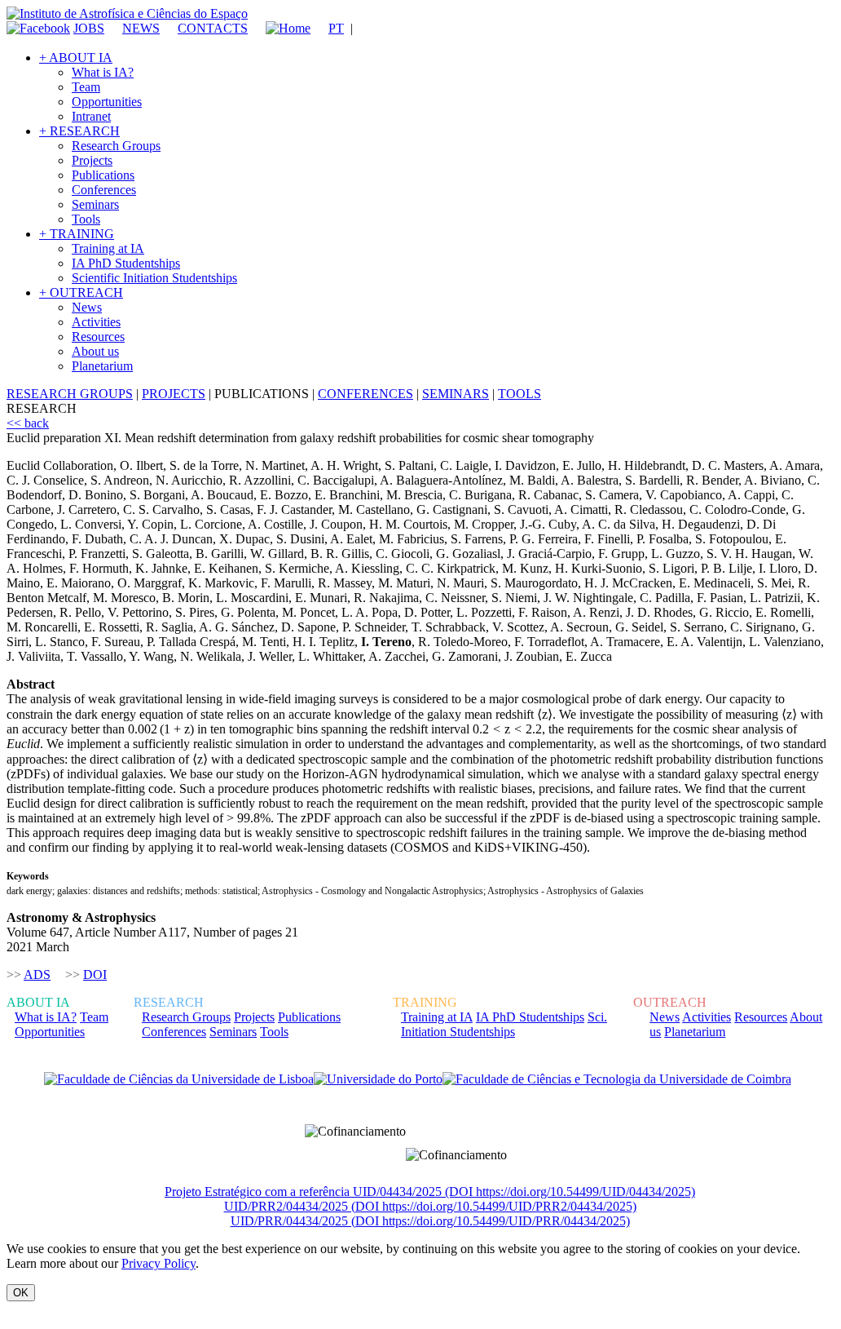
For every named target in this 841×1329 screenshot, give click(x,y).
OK (21, 1293)
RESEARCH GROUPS (70, 394)
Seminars (95, 204)
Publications (103, 175)
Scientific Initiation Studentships (154, 278)
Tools (86, 219)
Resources (98, 336)
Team (86, 87)
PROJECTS (173, 394)
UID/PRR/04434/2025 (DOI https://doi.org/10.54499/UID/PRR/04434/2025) (430, 1221)
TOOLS (519, 394)
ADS (37, 974)
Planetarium (102, 366)
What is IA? (103, 72)
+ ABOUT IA (75, 57)
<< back (28, 423)
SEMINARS (455, 394)
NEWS (141, 28)
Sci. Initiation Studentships (504, 1024)
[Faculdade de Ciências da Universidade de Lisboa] (179, 1079)
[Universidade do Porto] (378, 1079)
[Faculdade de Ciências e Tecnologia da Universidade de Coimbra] (617, 1079)
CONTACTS (213, 28)
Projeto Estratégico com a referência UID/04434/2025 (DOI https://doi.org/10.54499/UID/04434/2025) (430, 1191)
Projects (92, 160)
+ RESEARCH (79, 131)
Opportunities (107, 102)
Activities (96, 322)
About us (95, 351)
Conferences (104, 190)
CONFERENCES (365, 394)
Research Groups (116, 146)
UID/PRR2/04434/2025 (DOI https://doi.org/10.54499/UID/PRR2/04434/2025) (430, 1206)
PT (336, 28)
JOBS (88, 28)
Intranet (91, 116)
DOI (95, 974)
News (87, 307)
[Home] (280, 28)
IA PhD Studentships (126, 263)
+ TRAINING (76, 234)
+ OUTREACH (81, 292)
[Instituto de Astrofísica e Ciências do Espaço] (127, 13)
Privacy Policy (158, 1263)
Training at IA (108, 248)
